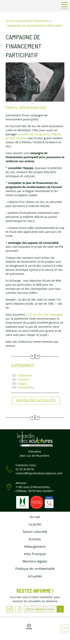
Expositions (25, 375)
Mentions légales (35, 561)
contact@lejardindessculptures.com (39, 473)
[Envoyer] (60, 609)
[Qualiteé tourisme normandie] (49, 501)
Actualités (35, 576)
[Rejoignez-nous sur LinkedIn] (9, 610)
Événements (26, 387)
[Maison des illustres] (36, 501)
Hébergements (35, 546)
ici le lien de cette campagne (44, 314)
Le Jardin (35, 524)
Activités (35, 539)
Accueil (35, 517)
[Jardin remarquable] (22, 501)
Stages (22, 383)
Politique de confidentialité (35, 569)
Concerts (23, 379)
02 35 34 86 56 (25, 469)
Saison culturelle (35, 532)
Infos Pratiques (35, 554)
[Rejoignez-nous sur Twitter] (18, 610)
